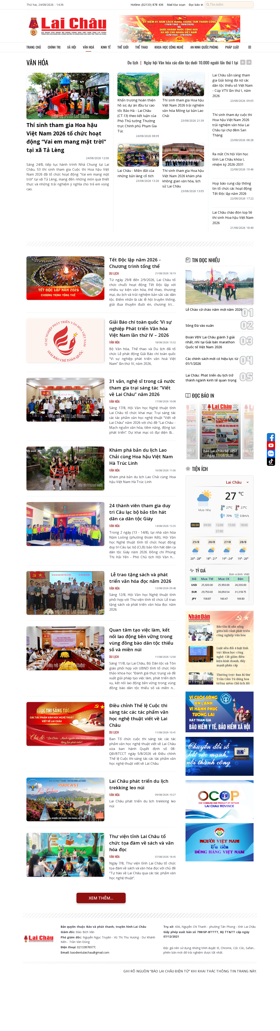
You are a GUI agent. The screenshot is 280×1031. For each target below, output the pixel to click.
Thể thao (141, 47)
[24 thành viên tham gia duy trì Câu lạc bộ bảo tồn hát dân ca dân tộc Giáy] (65, 524)
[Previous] (242, 62)
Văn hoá (88, 47)
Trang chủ (33, 47)
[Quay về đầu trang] (271, 1020)
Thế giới (123, 47)
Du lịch (132, 62)
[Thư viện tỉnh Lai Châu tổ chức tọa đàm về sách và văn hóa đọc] (65, 855)
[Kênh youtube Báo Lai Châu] (271, 445)
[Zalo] (271, 453)
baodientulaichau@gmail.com (89, 952)
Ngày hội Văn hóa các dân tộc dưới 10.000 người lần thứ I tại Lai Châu (198, 62)
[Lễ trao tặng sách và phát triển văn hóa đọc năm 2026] (65, 593)
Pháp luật (232, 47)
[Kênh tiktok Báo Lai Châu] (271, 462)
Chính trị (54, 47)
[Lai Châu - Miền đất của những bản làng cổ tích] (138, 155)
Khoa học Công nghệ (169, 47)
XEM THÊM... (101, 898)
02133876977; (86, 947)
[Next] (249, 62)
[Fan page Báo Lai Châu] (271, 437)
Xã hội (71, 47)
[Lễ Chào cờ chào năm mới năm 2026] (220, 285)
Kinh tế (106, 47)
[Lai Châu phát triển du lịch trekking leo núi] (65, 799)
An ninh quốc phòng (204, 47)
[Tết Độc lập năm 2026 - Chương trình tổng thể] (65, 278)
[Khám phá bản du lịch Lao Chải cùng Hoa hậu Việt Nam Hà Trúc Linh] (65, 468)
